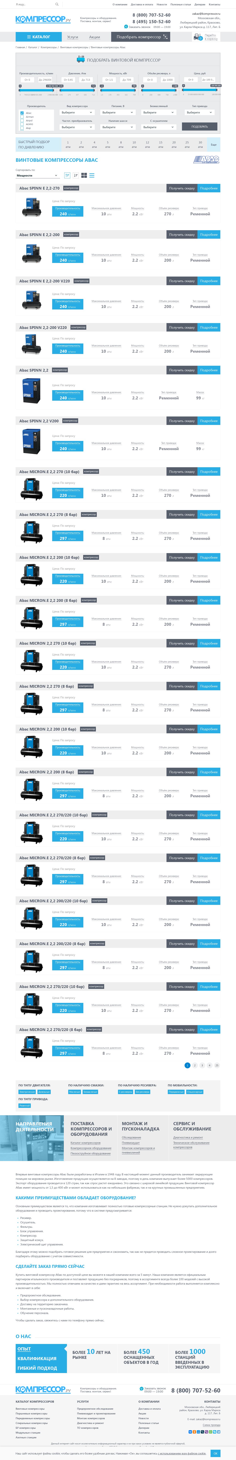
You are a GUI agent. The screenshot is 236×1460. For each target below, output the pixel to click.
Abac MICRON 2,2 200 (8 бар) (46, 771)
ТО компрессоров (87, 1427)
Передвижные (176, 1091)
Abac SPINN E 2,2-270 (39, 188)
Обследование (131, 1137)
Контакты (214, 4)
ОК (215, 1453)
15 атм (160, 144)
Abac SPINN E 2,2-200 (39, 234)
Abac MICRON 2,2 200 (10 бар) (47, 729)
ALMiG (29, 124)
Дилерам (200, 4)
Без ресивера (142, 1091)
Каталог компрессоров (85, 1142)
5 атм (107, 144)
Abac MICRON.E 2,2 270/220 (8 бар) (52, 857)
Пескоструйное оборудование (91, 1153)
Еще (214, 144)
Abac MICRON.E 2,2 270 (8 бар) (48, 514)
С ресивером (125, 1091)
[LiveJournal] (202, 1432)
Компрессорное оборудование (91, 1148)
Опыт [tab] (24, 1349)
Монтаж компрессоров (91, 1418)
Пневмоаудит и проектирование (96, 1413)
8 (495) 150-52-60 (152, 21)
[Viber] (206, 1432)
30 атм (200, 144)
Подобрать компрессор (139, 36)
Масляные (74, 1091)
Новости (162, 4)
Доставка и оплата (142, 4)
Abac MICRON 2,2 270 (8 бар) (46, 686)
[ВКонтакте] (190, 1432)
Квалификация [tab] (37, 1358)
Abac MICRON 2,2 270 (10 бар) (47, 643)
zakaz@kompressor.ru (206, 13)
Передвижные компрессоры (33, 1418)
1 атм (68, 144)
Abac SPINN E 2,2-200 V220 (44, 281)
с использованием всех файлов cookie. (182, 1453)
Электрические (27, 1091)
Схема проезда (211, 1425)
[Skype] (214, 1432)
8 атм (121, 144)
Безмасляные (90, 1091)
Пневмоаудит (131, 1142)
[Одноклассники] (194, 1432)
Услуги (83, 1401)
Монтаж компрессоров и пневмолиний (138, 1150)
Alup (28, 128)
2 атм (81, 144)
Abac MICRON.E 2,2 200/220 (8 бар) (52, 943)
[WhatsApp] (210, 1432)
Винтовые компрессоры (30, 1408)
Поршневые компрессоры (31, 1413)
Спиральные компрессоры (32, 1423)
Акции (142, 1413)
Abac (28, 112)
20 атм (174, 144)
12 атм (147, 144)
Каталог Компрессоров (35, 1401)
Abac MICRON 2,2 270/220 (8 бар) (50, 1029)
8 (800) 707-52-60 (152, 15)
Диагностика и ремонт (188, 1137)
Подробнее (209, 188)
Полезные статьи (181, 4)
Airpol (29, 120)
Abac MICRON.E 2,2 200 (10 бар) (49, 557)
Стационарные (194, 1091)
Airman (30, 116)
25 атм (187, 144)
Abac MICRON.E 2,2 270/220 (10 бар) (53, 815)
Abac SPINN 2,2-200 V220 (43, 327)
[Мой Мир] (198, 1432)
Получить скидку (182, 188)
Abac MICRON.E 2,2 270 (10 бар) (49, 471)
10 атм (134, 144)
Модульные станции (28, 1432)
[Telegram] (218, 1432)
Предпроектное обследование (95, 1408)
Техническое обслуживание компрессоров (191, 1145)
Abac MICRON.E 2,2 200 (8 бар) (48, 600)
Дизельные (44, 1091)
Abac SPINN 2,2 (33, 370)
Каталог (41, 36)
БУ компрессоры (26, 1427)
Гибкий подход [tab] (37, 1368)
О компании (120, 4)
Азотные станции (26, 1437)
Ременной (25, 1105)
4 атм (94, 144)
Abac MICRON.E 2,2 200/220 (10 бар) (53, 900)
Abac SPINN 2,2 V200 (39, 420)
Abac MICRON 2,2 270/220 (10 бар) (52, 986)
